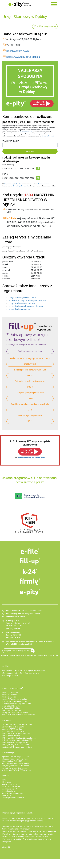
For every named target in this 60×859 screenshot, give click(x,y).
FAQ (4, 780)
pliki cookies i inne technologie (40, 834)
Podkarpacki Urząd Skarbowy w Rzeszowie (27, 300)
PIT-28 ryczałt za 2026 (11, 736)
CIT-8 (30, 410)
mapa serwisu (12, 676)
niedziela (6, 279)
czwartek (6, 270)
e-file (5, 666)
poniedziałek (7, 262)
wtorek (5, 264)
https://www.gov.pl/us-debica (23, 56)
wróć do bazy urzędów (46, 26)
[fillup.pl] (30, 561)
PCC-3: (5, 174)
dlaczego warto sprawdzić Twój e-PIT (17, 759)
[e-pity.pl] (30, 592)
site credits (6, 847)
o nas (20, 671)
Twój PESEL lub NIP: (11, 141)
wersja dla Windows (10, 692)
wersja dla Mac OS (9, 695)
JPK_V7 (30, 375)
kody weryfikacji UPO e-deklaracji (15, 766)
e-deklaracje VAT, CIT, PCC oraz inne (16, 770)
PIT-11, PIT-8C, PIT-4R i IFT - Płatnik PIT (18, 745)
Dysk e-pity (6, 796)
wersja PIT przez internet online (14, 699)
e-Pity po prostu (19, 4)
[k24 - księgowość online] (30, 571)
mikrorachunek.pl (26, 132)
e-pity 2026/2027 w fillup (11, 706)
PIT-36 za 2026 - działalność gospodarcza (19, 738)
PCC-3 (30, 387)
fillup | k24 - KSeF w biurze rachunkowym (18, 715)
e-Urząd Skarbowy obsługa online (15, 763)
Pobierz (13, 687)
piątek (5, 273)
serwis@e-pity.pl (17, 616)
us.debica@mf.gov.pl (17, 51)
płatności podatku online (21, 186)
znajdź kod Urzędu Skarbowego (14, 768)
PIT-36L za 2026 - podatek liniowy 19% (17, 740)
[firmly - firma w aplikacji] (30, 581)
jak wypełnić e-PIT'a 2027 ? (13, 727)
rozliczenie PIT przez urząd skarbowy (17, 747)
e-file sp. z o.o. (47, 826)
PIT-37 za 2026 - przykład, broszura (16, 734)
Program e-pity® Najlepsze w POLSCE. (17, 813)
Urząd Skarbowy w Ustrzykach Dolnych (26, 306)
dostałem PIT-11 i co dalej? (12, 729)
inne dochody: (8, 165)
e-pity (16, 103)
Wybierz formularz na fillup (30, 351)
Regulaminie (44, 831)
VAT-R (30, 398)
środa (5, 267)
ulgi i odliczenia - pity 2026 (13, 731)
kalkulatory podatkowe (11, 787)
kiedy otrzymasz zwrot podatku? (15, 743)
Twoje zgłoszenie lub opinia (13, 798)
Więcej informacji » (48, 136)
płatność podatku (43, 184)
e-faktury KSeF (30, 364)
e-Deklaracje (8, 753)
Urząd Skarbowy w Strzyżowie (22, 303)
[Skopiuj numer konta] (38, 168)
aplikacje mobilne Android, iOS (14, 701)
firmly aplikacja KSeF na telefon (15, 713)
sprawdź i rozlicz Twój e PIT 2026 (15, 757)
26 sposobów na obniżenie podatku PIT (17, 725)
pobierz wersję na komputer (31, 458)
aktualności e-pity (9, 791)
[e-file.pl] (30, 551)
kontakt (9, 671)
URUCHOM (39, 103)
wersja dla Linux (9, 697)
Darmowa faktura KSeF (11, 710)
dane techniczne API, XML (12, 793)
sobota (5, 276)
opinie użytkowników (36, 671)
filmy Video (6, 782)
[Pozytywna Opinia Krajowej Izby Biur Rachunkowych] (30, 523)
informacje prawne (31, 673)
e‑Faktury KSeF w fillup (11, 708)
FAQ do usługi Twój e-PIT (12, 761)
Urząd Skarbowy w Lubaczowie (22, 298)
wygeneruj (30, 151)
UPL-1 (30, 421)
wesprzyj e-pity (12, 673)
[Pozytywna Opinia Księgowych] (30, 496)
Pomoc (5, 776)
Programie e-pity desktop (12, 184)
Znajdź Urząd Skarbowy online (16, 651)
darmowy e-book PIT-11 (11, 789)
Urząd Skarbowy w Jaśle (19, 309)
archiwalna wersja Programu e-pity (16, 704)
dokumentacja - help (10, 784)
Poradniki (6, 720)
